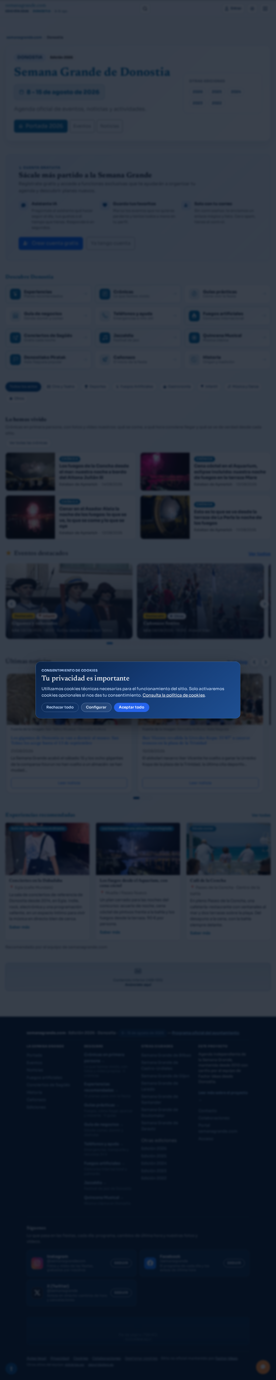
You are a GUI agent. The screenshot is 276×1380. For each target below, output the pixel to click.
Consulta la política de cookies (174, 695)
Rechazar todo (60, 707)
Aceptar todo (131, 707)
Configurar (96, 707)
